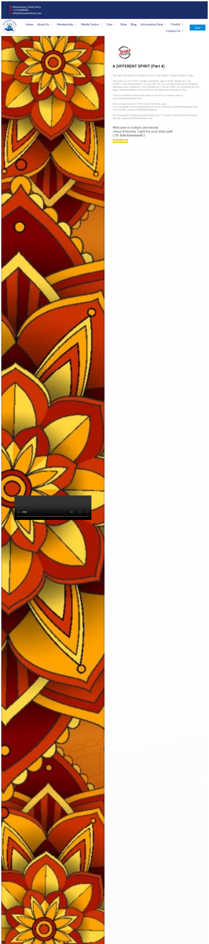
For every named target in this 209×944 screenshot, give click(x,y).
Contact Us (173, 31)
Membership (65, 24)
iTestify (175, 24)
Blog (134, 24)
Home (29, 24)
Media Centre (90, 24)
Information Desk (151, 24)
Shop (123, 24)
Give (110, 24)
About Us (43, 24)
